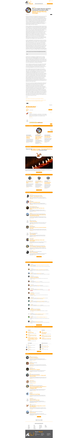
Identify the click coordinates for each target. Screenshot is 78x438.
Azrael (43, 155)
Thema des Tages (28, 146)
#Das (33, 368)
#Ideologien (35, 13)
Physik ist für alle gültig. (31, 332)
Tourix (42, 331)
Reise (34, 425)
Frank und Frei (38, 285)
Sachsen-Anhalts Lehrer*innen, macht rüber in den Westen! (37, 208)
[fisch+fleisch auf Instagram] (40, 420)
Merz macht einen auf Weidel (29, 182)
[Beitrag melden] (50, 104)
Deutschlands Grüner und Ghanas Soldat (46, 338)
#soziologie (36, 195)
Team (35, 435)
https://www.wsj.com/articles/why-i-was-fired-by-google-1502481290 (34, 98)
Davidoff (29, 334)
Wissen (29, 427)
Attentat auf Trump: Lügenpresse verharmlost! (29, 137)
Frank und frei (31, 194)
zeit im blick (31, 285)
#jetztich (27, 353)
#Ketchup (32, 201)
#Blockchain (36, 411)
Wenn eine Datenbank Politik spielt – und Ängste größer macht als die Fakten (38, 376)
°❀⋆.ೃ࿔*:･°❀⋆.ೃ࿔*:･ (38, 281)
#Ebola (45, 150)
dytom (31, 269)
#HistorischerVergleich (37, 385)
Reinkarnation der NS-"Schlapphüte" (40, 301)
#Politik (31, 207)
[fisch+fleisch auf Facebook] (36, 420)
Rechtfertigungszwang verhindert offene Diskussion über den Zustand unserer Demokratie (38, 215)
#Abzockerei (34, 251)
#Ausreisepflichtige (38, 374)
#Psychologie (33, 195)
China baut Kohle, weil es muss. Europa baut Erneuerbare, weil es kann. (38, 228)
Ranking (42, 435)
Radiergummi (30, 112)
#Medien (34, 11)
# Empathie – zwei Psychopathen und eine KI (36, 196)
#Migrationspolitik (34, 374)
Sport (45, 425)
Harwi (42, 344)
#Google (39, 11)
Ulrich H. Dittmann (32, 238)
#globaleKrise (41, 385)
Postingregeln (48, 433)
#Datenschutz (48, 135)
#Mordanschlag (28, 135)
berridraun (43, 348)
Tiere (39, 428)
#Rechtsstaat (45, 135)
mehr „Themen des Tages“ (39, 172)
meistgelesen (29, 330)
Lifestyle (35, 428)
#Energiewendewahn (35, 233)
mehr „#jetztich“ (39, 416)
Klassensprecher (31, 225)
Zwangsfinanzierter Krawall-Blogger (35, 394)
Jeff (28, 344)
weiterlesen (27, 142)
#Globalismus (38, 135)
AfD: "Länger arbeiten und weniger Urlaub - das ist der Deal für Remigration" (37, 406)
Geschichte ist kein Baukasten (34, 277)
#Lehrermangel (37, 207)
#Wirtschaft (31, 411)
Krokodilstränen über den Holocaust (39, 182)
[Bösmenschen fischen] (50, 131)
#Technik (31, 226)
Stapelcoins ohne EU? (39, 273)
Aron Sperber (43, 337)
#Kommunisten (46, 181)
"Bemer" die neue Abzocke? (34, 252)
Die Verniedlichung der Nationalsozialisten (47, 183)
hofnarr (30, 200)
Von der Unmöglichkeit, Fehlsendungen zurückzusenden (38, 246)
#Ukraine (35, 220)
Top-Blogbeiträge (28, 174)
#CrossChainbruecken (40, 411)
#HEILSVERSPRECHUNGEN (39, 251)
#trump (30, 135)
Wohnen (40, 427)
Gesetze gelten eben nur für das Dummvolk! (47, 137)
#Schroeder (33, 220)
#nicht (34, 368)
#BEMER (32, 251)
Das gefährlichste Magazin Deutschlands (46, 335)
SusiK (30, 281)
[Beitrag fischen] (50, 109)
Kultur (29, 428)
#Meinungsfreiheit (33, 207)
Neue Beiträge (28, 192)
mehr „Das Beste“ (39, 351)
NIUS (30, 276)
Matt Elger (31, 273)
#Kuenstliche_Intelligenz (39, 195)
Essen (34, 427)
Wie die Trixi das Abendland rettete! (35, 202)
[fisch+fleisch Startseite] (39, 2)
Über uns (36, 433)
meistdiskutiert (43, 330)
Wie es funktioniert (37, 434)
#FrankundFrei (33, 362)
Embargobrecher (29, 331)
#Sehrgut (36, 362)
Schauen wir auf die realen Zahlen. (35, 400)
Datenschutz (42, 434)
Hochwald (31, 301)
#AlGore (36, 135)
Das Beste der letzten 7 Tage (30, 326)
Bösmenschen (33, 7)
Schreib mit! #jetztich (49, 3)
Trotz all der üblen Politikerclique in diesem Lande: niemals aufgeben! (37, 240)
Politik (29, 425)
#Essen (30, 201)
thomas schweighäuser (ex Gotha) (33, 206)
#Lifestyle (31, 362)
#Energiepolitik (33, 226)
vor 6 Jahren (30, 113)
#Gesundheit (41, 150)
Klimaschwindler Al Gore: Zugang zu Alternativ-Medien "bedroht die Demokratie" (39, 137)
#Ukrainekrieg (33, 385)
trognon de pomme (32, 380)
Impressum (42, 433)
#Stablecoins (33, 411)
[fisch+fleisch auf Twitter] (38, 420)
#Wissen (31, 195)
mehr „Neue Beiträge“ (39, 256)
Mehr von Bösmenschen (29, 125)
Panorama (40, 425)
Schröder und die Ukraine (33, 221)
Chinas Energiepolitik (33, 234)
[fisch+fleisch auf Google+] (41, 420)
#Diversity (43, 11)
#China (32, 233)
